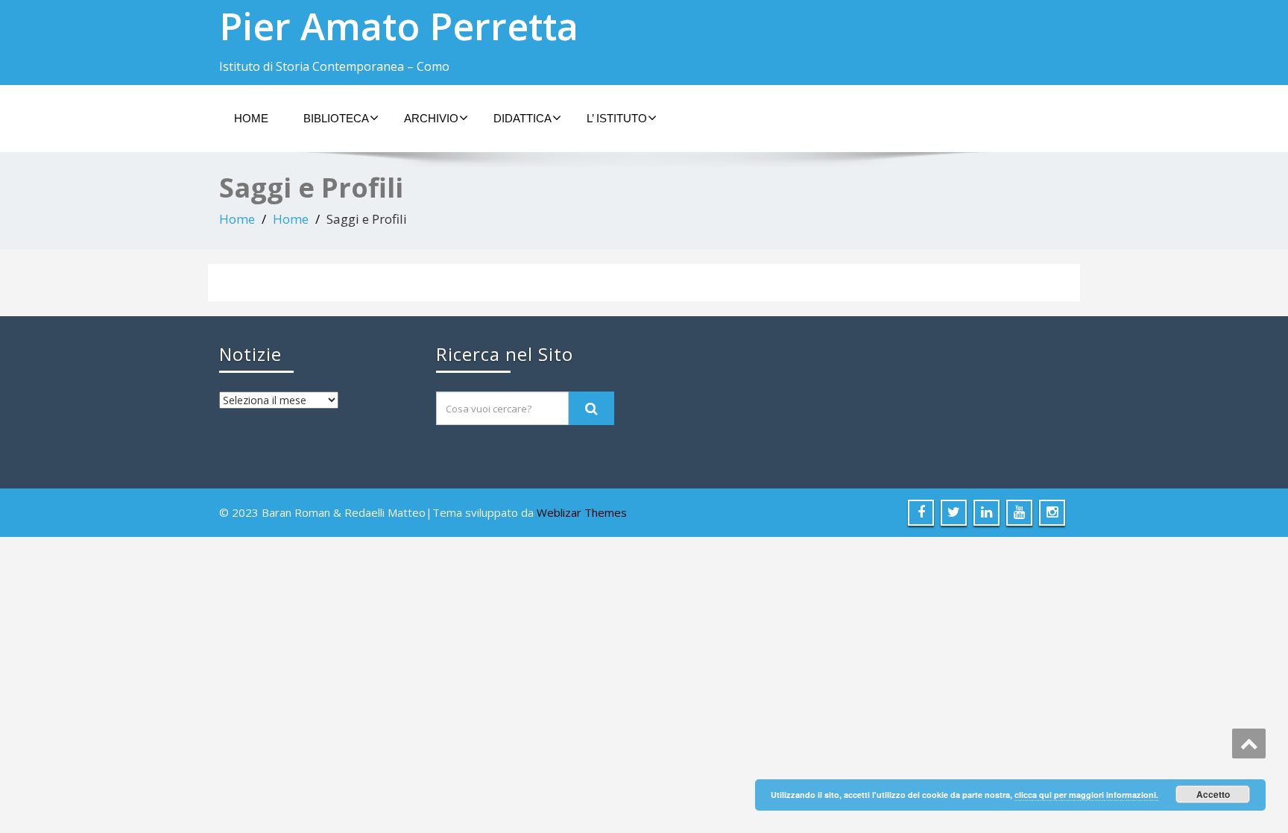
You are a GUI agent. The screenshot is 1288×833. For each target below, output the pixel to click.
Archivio (431, 118)
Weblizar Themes (582, 512)
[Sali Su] (1249, 743)
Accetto (1213, 794)
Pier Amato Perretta (398, 26)
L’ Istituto (617, 118)
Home (251, 118)
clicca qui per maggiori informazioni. (1086, 794)
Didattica (522, 118)
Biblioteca (336, 118)
